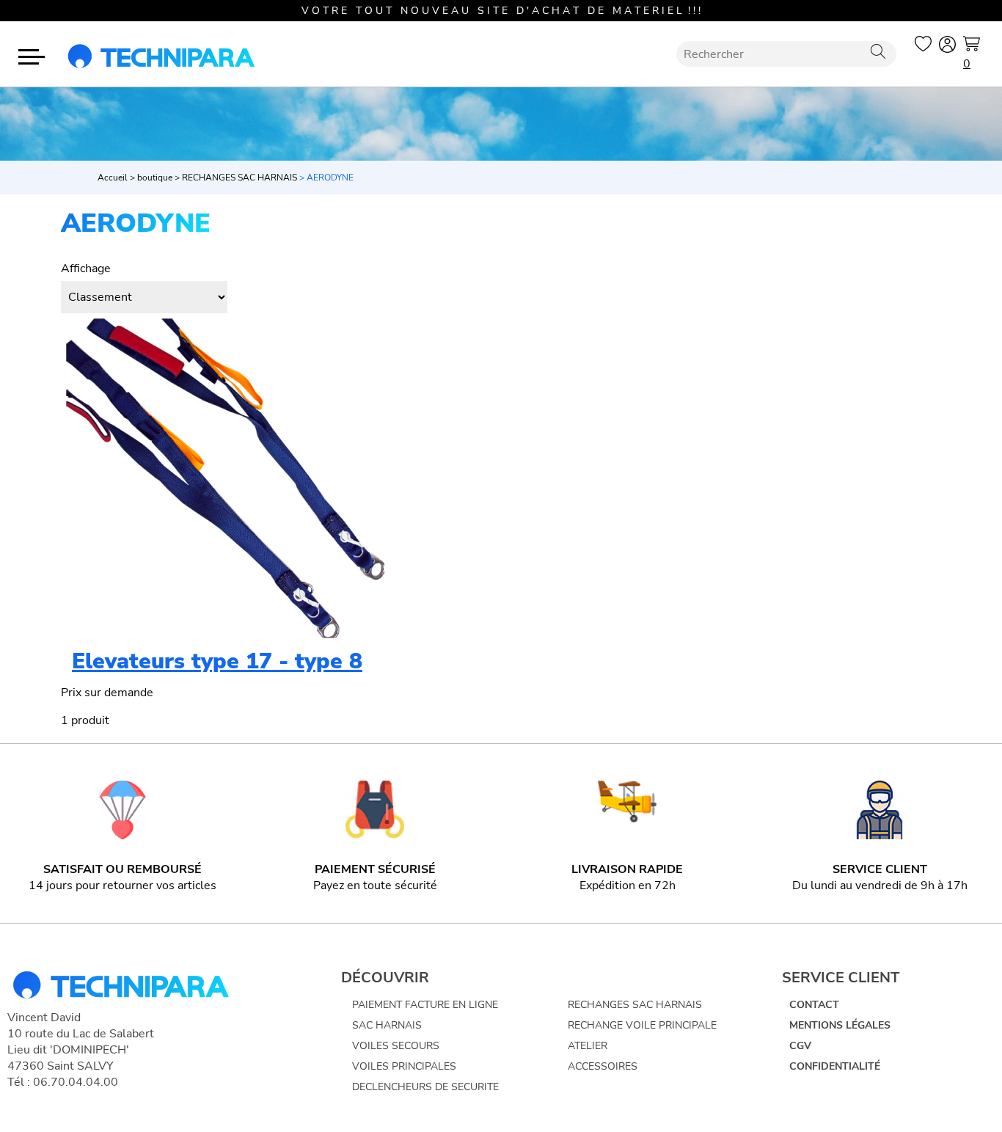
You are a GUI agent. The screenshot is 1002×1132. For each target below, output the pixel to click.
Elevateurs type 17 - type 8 (217, 661)
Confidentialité (834, 1066)
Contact (814, 1005)
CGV (800, 1046)
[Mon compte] (947, 46)
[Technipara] (161, 54)
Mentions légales (840, 1025)
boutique (154, 177)
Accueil (113, 177)
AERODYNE (330, 177)
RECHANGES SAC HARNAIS (239, 177)
